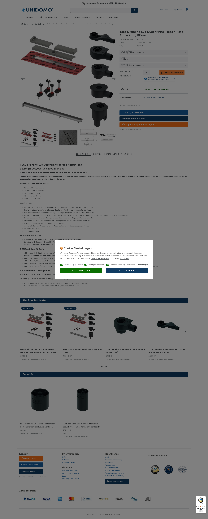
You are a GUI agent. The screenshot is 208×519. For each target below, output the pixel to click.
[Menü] (204, 497)
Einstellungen (142, 265)
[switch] (201, 510)
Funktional (131, 265)
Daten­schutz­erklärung (100, 258)
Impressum (124, 258)
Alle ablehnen (126, 271)
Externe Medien (116, 265)
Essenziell (67, 265)
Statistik (80, 265)
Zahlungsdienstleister (96, 265)
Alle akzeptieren (81, 271)
